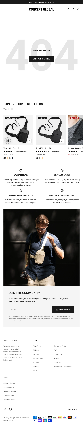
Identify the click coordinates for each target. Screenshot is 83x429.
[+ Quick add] (30, 141)
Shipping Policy (9, 383)
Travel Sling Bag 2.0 (43, 148)
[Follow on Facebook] (4, 409)
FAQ (55, 350)
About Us (57, 362)
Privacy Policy (8, 395)
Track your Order (60, 346)
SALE (35, 371)
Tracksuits (36, 354)
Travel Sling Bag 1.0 (11, 148)
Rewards (36, 367)
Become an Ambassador (63, 367)
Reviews (57, 358)
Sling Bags (37, 346)
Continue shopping (41, 59)
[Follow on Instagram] (10, 409)
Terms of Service (9, 391)
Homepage (37, 362)
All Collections (38, 358)
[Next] (56, 2)
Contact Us (58, 354)
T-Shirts (36, 350)
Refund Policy (8, 387)
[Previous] (26, 2)
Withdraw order (9, 399)
